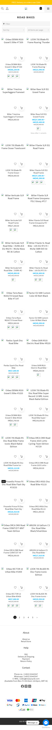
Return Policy (26, 661)
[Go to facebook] (46, 722)
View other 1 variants (38, 133)
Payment (26, 659)
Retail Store (26, 641)
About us (26, 639)
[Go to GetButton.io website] (46, 727)
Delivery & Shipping (26, 656)
